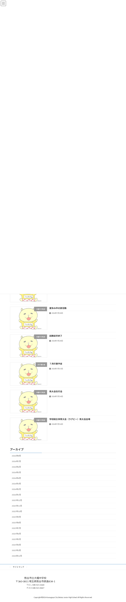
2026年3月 (16, 483)
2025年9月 (16, 517)
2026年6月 (16, 467)
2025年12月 (17, 500)
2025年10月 (17, 511)
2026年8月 (16, 456)
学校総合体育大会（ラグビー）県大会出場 (69, 419)
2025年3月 (16, 550)
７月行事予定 (55, 363)
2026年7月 (16, 461)
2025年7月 (16, 528)
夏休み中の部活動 (58, 308)
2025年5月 (16, 539)
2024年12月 (17, 556)
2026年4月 (16, 478)
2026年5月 (16, 472)
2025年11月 (17, 506)
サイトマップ (18, 567)
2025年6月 (16, 534)
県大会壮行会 (55, 391)
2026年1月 (16, 495)
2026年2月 (16, 489)
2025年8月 (16, 522)
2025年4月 (16, 545)
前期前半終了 (55, 335)
